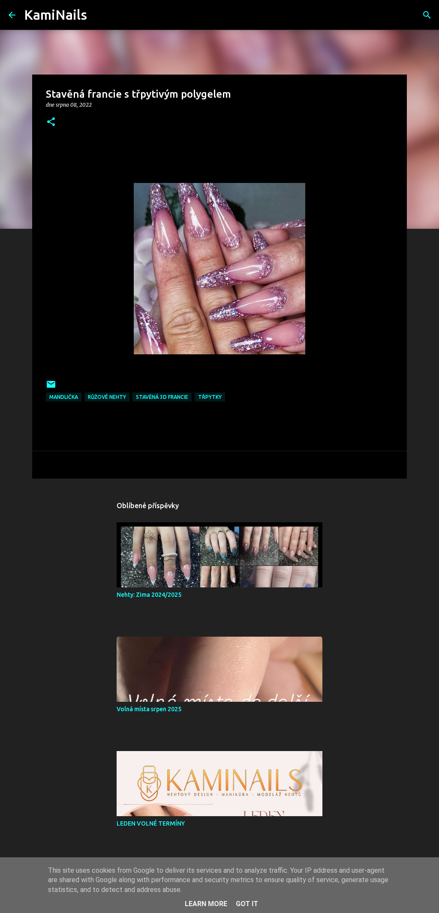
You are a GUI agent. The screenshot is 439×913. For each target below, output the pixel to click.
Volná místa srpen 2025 (149, 709)
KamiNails (55, 14)
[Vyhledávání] (99, 15)
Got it (247, 904)
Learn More (206, 904)
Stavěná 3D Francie (162, 397)
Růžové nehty (107, 397)
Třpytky (210, 397)
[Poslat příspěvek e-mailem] (51, 387)
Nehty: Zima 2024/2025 (149, 594)
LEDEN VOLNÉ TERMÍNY (151, 823)
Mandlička (63, 397)
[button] (51, 122)
